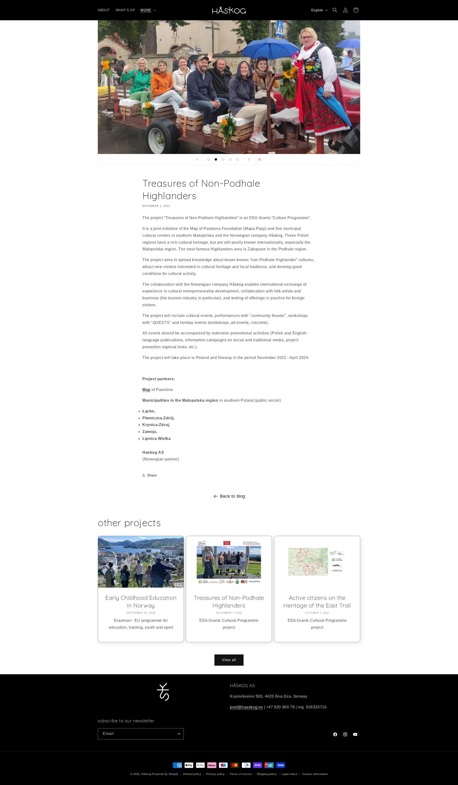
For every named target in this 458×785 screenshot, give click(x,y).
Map (146, 390)
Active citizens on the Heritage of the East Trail (317, 601)
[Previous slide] (197, 159)
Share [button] (152, 475)
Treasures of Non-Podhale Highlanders (229, 601)
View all (229, 660)
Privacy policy (215, 774)
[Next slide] (249, 159)
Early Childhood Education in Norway (141, 601)
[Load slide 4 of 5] (230, 159)
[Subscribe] (178, 733)
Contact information (315, 774)
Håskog (146, 774)
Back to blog (232, 496)
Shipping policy (267, 774)
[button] (147, 10)
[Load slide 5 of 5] (237, 159)
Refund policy (192, 774)
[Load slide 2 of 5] (215, 159)
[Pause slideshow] (261, 159)
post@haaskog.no (246, 707)
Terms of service (241, 774)
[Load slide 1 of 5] (208, 159)
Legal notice (289, 774)
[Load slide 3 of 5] (223, 159)
